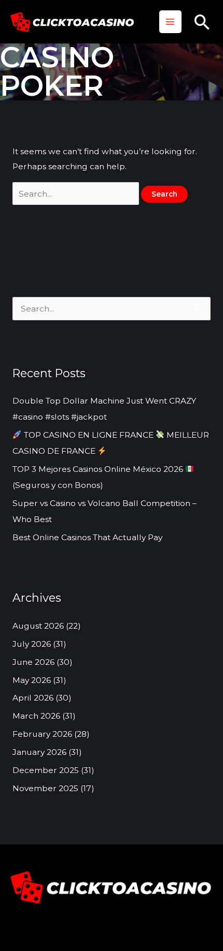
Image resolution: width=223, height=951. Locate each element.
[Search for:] (76, 194)
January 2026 (39, 752)
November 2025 (45, 788)
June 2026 (33, 662)
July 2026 (31, 644)
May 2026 (31, 680)
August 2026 (38, 626)
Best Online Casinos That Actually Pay (87, 537)
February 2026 (42, 734)
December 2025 (45, 770)
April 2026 (32, 698)
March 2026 (36, 716)
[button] (202, 22)
